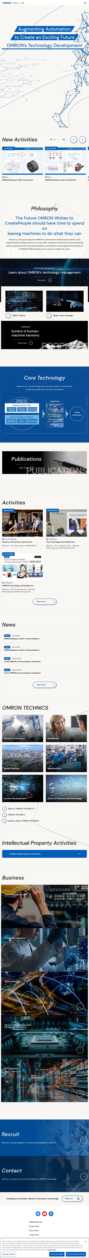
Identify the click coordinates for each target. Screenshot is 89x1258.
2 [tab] (56, 139)
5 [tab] (60, 139)
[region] (44, 1248)
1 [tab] (54, 139)
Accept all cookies (56, 1254)
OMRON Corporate (35, 1222)
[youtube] (44, 1213)
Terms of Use (34, 1230)
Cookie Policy (34, 1235)
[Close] (85, 1241)
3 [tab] (57, 139)
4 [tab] (58, 139)
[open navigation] (85, 3)
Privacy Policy (34, 1226)
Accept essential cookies (76, 1254)
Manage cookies (9, 1254)
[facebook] (38, 1213)
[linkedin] (51, 1213)
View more (41, 601)
